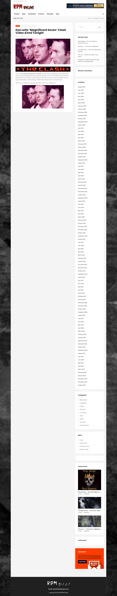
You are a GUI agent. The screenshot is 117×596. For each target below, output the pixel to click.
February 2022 (82, 258)
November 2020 (82, 306)
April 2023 (81, 214)
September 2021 (82, 274)
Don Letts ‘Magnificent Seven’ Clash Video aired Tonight (41, 31)
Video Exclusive (84, 425)
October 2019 (82, 347)
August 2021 (81, 277)
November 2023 (82, 191)
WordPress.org (84, 449)
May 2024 (81, 172)
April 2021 (81, 290)
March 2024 (81, 179)
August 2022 (81, 239)
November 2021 (82, 267)
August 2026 (81, 87)
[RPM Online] (23, 7)
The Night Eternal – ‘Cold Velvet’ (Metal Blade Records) (89, 50)
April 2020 (81, 328)
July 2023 (80, 204)
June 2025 (81, 131)
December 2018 (82, 378)
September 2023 (82, 198)
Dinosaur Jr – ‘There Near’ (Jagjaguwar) (88, 46)
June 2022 (81, 245)
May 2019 (81, 363)
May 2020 (81, 325)
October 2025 (82, 118)
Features (41, 14)
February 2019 (82, 372)
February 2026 (82, 106)
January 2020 (82, 337)
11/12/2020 (25, 36)
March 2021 (81, 293)
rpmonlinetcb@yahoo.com (20, 1)
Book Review (83, 400)
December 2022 (82, 226)
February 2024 (82, 182)
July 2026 (80, 90)
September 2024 (82, 160)
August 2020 (81, 315)
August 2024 (81, 163)
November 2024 (82, 153)
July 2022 (80, 242)
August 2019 (81, 353)
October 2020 (82, 309)
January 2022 (82, 261)
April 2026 (81, 99)
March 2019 (81, 369)
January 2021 (82, 299)
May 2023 (81, 210)
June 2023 (81, 207)
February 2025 (82, 144)
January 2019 (82, 375)
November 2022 (82, 229)
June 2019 (81, 359)
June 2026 (81, 93)
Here (45, 83)
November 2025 (82, 115)
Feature (82, 406)
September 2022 (82, 236)
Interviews (50, 14)
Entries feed (83, 443)
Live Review (83, 412)
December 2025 (82, 112)
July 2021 (80, 280)
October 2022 (82, 233)
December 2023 (82, 188)
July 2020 (80, 318)
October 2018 (82, 385)
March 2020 (81, 331)
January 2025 (82, 147)
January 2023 (82, 223)
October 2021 (82, 271)
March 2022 (81, 255)
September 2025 (82, 122)
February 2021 (82, 296)
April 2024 (81, 175)
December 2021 (82, 264)
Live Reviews (32, 14)
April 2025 (81, 137)
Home (89, 18)
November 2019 (82, 344)
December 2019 (82, 340)
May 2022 (81, 248)
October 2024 (82, 156)
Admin (18, 36)
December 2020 (82, 302)
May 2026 (81, 96)
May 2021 (81, 286)
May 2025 (81, 134)
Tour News (83, 422)
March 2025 (81, 141)
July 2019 (80, 356)
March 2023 (81, 217)
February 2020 (82, 334)
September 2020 (82, 312)
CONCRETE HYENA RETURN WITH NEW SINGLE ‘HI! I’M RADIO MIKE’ (88, 60)
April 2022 (81, 252)
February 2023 (82, 220)
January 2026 (82, 109)
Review (82, 419)
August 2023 (81, 201)
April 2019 (81, 366)
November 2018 (82, 382)
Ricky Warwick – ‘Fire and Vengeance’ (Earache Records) (87, 42)
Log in (81, 440)
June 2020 (81, 321)
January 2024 (82, 185)
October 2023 (82, 194)
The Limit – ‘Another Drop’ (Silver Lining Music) (88, 55)
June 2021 (81, 283)
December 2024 (82, 150)
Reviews (17, 14)
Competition (83, 403)
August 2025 (81, 125)
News (23, 14)
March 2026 (81, 102)
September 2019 (82, 350)
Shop (57, 14)
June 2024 (81, 169)
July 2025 (80, 128)
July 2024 (80, 166)
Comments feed (84, 446)
